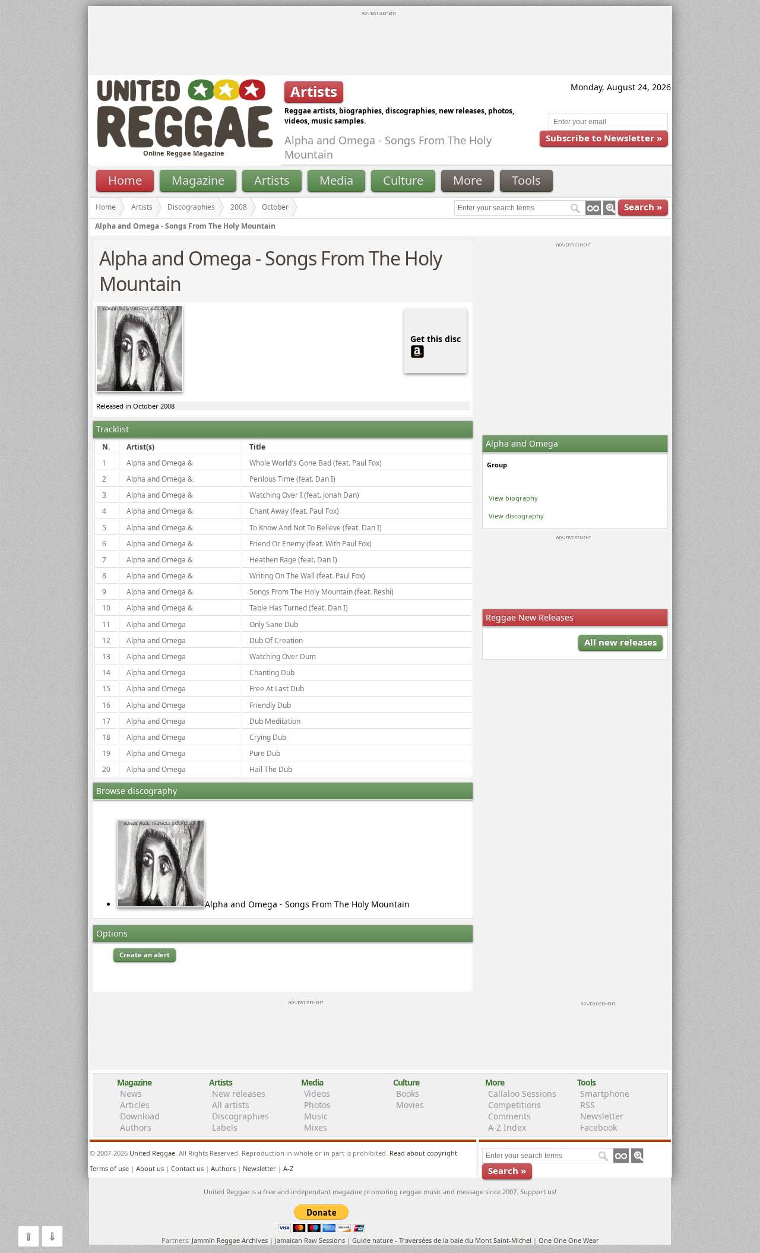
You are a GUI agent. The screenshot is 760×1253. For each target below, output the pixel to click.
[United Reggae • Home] (185, 145)
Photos (317, 1104)
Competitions (514, 1104)
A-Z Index (507, 1127)
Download (140, 1116)
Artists (272, 180)
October (275, 207)
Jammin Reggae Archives (230, 1240)
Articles (135, 1104)
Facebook (598, 1127)
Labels (225, 1127)
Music (316, 1116)
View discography (516, 515)
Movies (410, 1104)
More (467, 180)
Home (125, 180)
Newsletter (601, 1116)
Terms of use (109, 1168)
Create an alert (144, 954)
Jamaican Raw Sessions (310, 1240)
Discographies (191, 207)
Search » (643, 207)
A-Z (288, 1168)
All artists (230, 1104)
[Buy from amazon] (417, 350)
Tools (526, 180)
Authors (135, 1127)
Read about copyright (423, 1152)
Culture (403, 180)
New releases (238, 1093)
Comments (509, 1116)
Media (336, 180)
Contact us (187, 1168)
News (131, 1093)
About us (150, 1168)
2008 (238, 207)
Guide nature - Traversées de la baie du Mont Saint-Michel (441, 1240)
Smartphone (604, 1093)
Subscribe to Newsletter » (604, 138)
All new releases (620, 642)
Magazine (198, 180)
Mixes (315, 1127)
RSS (587, 1104)
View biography (513, 497)
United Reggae (152, 1152)
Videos (317, 1093)
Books (407, 1093)
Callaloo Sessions (522, 1093)
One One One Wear (569, 1240)
